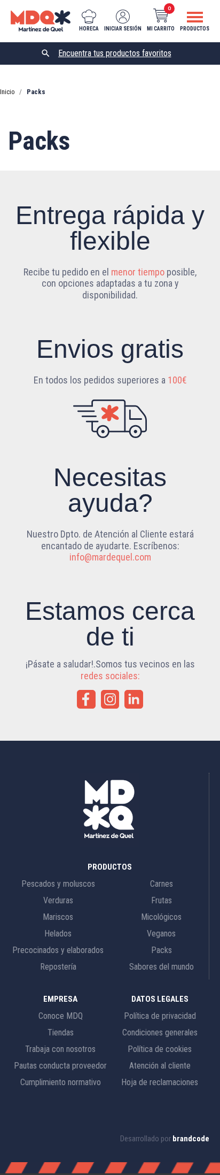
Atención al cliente (160, 1066)
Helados (58, 933)
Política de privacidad (160, 1016)
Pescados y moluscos (58, 884)
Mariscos (58, 917)
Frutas (161, 900)
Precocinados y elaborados (58, 950)
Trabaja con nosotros (60, 1049)
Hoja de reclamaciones (159, 1082)
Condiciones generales (160, 1032)
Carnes (161, 884)
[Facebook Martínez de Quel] (86, 699)
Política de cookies (160, 1049)
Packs (161, 950)
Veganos (161, 933)
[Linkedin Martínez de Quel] (133, 699)
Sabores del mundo (161, 967)
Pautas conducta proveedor (60, 1066)
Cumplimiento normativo (60, 1082)
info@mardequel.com (110, 557)
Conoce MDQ (60, 1016)
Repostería (58, 967)
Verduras (58, 900)
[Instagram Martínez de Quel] (110, 699)
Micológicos (161, 917)
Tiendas (61, 1032)
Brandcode (190, 1138)
